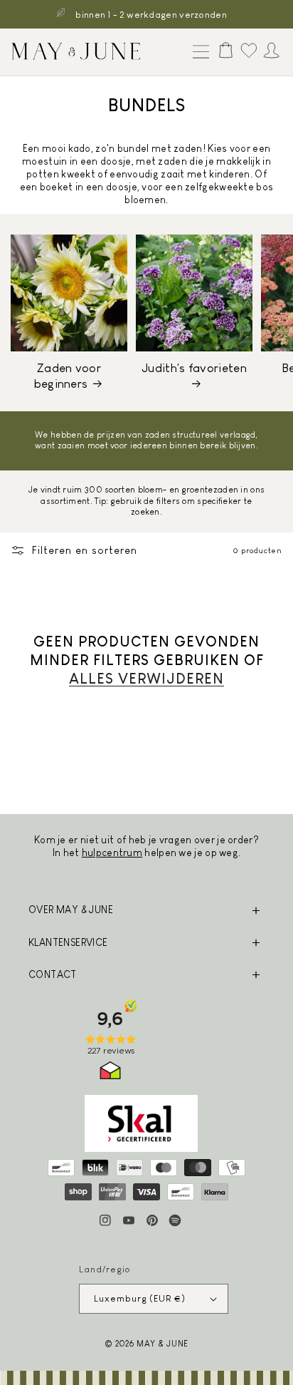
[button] (197, 52)
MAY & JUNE (162, 1343)
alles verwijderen (146, 678)
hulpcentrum (112, 852)
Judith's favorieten (194, 368)
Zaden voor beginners (67, 376)
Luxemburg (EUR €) (139, 1298)
